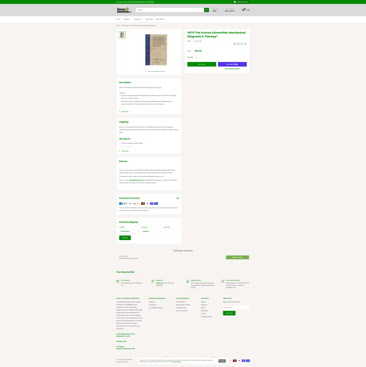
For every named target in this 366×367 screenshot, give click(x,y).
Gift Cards (149, 19)
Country (122, 227)
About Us (152, 302)
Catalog (126, 19)
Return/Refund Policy (136, 180)
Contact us (159, 283)
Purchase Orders (206, 316)
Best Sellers (160, 19)
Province (144, 227)
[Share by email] (245, 43)
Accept (222, 361)
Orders (203, 313)
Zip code (167, 227)
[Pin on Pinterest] (238, 43)
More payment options (232, 68)
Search (203, 302)
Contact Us (152, 305)
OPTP (189, 41)
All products (125, 25)
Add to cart (201, 64)
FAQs (203, 308)
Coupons (204, 305)
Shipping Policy (181, 308)
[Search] (206, 10)
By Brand (137, 19)
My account (229, 11)
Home (118, 19)
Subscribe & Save (242, 2)
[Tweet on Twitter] (241, 43)
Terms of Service (181, 311)
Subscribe (229, 313)
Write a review (237, 257)
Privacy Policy (180, 302)
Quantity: (190, 57)
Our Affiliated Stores (156, 308)
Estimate (125, 238)
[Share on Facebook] (234, 43)
